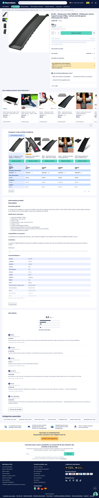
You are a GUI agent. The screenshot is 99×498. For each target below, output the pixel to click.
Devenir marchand (7, 478)
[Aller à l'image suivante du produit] (46, 32)
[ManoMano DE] (42, 488)
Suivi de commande (7, 467)
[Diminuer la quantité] (52, 33)
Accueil (3, 10)
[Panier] (95, 2)
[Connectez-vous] (92, 2)
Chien (13, 10)
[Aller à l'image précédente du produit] (11, 32)
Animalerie (8, 10)
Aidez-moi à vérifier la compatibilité (61, 76)
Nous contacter (6, 473)
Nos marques (37, 473)
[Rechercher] (20, 3)
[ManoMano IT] (35, 488)
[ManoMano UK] (38, 488)
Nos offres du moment (39, 475)
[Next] (89, 191)
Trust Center (49, 496)
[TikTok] (80, 480)
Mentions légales (28, 496)
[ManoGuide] (95, 494)
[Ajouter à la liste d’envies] (94, 33)
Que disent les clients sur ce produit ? (82, 76)
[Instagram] (77, 480)
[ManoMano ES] (45, 488)
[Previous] (85, 191)
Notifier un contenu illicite (8, 475)
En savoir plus (63, 458)
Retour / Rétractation (7, 469)
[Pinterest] (73, 480)
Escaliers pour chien (34, 10)
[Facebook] (70, 480)
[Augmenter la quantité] (58, 33)
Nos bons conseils (38, 467)
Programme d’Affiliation (8, 482)
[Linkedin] (66, 480)
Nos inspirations (38, 478)
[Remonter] (95, 488)
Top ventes (36, 480)
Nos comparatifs (38, 471)
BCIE (57, 85)
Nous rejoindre (6, 480)
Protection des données (39, 496)
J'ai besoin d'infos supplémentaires (61, 80)
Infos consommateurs (77, 496)
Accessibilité (93, 496)
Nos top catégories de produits (41, 469)
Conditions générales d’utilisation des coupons (13, 484)
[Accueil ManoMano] (9, 2)
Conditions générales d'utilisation (62, 496)
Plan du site (19, 496)
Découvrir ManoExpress (39, 482)
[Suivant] (95, 125)
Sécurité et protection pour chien (22, 10)
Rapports (86, 496)
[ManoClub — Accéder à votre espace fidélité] (88, 2)
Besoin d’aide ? (6, 471)
